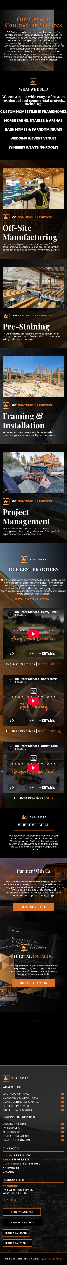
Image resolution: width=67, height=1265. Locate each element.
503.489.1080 (31, 1163)
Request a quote (16, 1232)
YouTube (16, 1199)
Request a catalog (33, 983)
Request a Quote (33, 906)
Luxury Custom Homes (16, 1093)
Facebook (12, 1199)
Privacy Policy (54, 1259)
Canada (8, 1171)
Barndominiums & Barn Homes (20, 1097)
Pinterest (8, 1199)
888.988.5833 (21, 1159)
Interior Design (11, 1132)
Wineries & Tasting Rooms (18, 1110)
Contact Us (11, 1148)
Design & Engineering (15, 1124)
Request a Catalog (23, 1222)
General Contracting (16, 1136)
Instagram (5, 1199)
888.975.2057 (22, 1155)
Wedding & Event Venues (17, 1106)
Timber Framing (11, 1128)
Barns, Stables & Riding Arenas (21, 1101)
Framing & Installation (16, 1140)
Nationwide (11, 1167)
